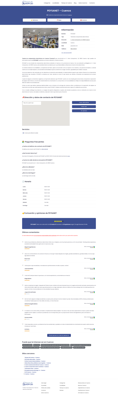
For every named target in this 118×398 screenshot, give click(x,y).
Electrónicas (37, 345)
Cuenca (70, 15)
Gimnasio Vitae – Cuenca (31, 368)
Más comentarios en (88, 247)
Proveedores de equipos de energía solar (81, 345)
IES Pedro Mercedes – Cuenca (32, 359)
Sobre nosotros (83, 3)
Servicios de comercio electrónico (31, 347)
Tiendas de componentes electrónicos (50, 347)
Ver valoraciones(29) (66, 52)
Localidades (55, 3)
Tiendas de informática (79, 347)
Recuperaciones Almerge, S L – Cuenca (35, 370)
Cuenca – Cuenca (29, 374)
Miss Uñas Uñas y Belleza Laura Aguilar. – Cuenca (38, 363)
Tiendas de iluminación (66, 347)
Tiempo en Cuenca (66, 3)
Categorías (47, 3)
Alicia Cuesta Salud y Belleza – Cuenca (35, 361)
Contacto (92, 3)
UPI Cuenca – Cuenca (30, 372)
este (69, 156)
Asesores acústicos (27, 345)
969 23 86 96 (45, 149)
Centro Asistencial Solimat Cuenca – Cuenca (37, 365)
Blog (75, 3)
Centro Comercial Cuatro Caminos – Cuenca (37, 366)
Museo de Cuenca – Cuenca (32, 357)
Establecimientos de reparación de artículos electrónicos (55, 345)
